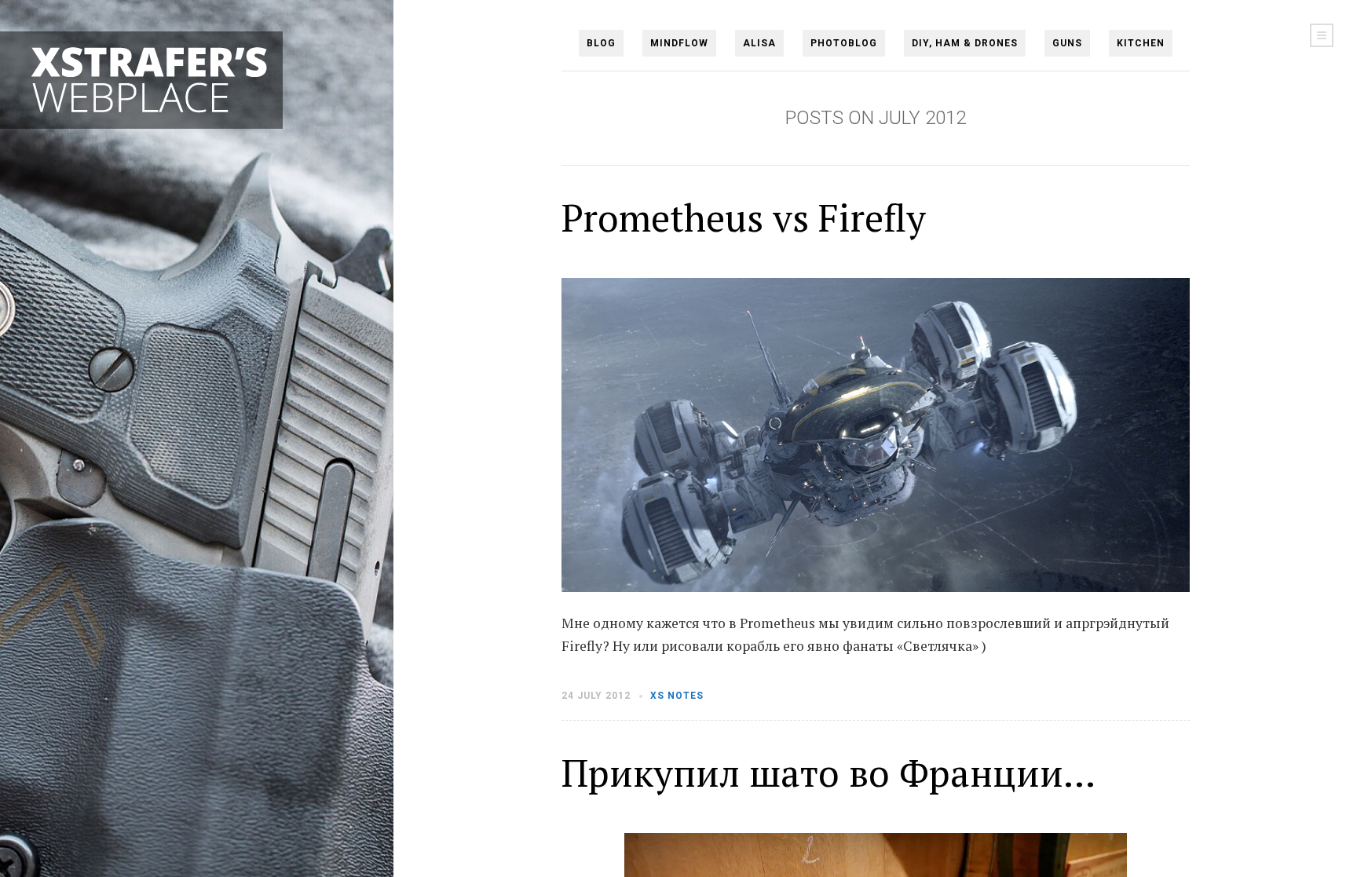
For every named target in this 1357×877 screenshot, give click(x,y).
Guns (1067, 43)
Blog (601, 43)
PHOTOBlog (843, 43)
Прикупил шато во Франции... (828, 772)
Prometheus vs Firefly (743, 217)
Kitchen (1141, 43)
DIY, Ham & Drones (965, 43)
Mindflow (679, 43)
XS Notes (677, 695)
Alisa (759, 43)
